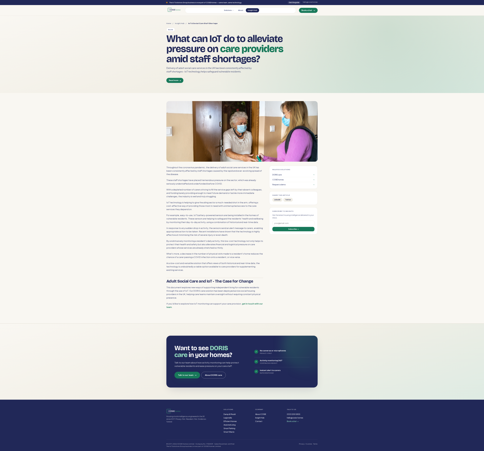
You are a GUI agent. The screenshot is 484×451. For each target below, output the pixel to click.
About (240, 10)
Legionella (228, 418)
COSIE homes (293, 179)
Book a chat (308, 10)
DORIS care (293, 175)
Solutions (228, 10)
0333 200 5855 (293, 414)
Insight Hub (252, 10)
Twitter (288, 200)
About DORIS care (213, 375)
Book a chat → (293, 421)
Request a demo (293, 184)
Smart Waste (229, 432)
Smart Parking (229, 428)
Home (168, 23)
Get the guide (294, 2)
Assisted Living (230, 425)
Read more (175, 80)
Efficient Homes (230, 421)
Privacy (302, 444)
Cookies (309, 444)
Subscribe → (293, 229)
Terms (315, 444)
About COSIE (260, 414)
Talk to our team (187, 375)
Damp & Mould (230, 414)
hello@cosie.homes (295, 418)
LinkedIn (277, 200)
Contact (258, 421)
